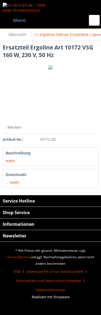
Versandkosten (18, 257)
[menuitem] (14, 20)
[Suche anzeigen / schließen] (94, 20)
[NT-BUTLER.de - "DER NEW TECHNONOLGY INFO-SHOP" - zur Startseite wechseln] (27, 7)
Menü (19, 20)
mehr (10, 160)
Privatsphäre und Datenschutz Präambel (48, 280)
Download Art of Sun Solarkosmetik (54, 271)
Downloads (16, 174)
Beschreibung (18, 152)
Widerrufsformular (50, 289)
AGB (17, 271)
